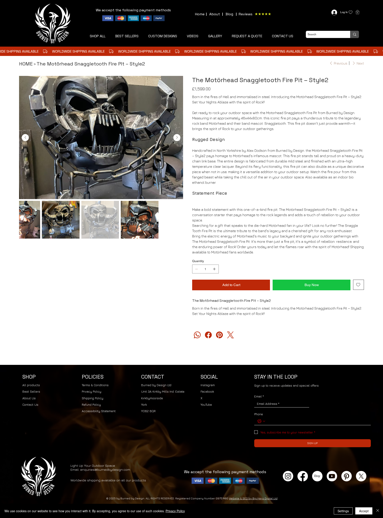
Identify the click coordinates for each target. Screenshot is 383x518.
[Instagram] (288, 476)
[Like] (350, 12)
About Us (29, 398)
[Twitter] (230, 335)
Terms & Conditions (95, 385)
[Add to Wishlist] (358, 285)
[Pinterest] (219, 335)
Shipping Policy (92, 398)
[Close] (377, 510)
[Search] (354, 34)
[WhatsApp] (197, 335)
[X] (361, 476)
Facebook (207, 391)
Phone (258, 414)
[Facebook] (208, 335)
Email (259, 396)
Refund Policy (91, 404)
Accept (364, 511)
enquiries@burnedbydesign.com (105, 469)
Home (200, 14)
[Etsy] (317, 476)
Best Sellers (31, 391)
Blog (229, 14)
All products (31, 385)
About (214, 14)
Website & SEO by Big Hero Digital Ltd (253, 498)
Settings (343, 511)
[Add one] (214, 269)
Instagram (208, 385)
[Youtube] (332, 476)
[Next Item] (176, 137)
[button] (247, 36)
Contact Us (30, 404)
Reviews (245, 14)
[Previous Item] (25, 137)
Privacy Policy (91, 391)
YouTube (206, 404)
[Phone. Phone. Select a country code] (261, 421)
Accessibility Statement (99, 411)
